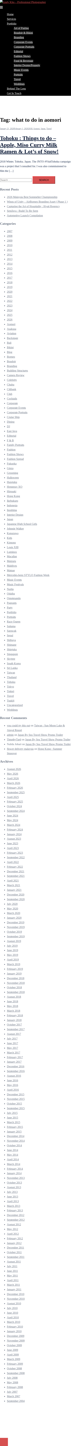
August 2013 (14, 1187)
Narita (10, 589)
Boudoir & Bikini (23, 32)
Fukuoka (12, 463)
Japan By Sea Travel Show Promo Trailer (40, 734)
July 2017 (12, 1038)
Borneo (11, 356)
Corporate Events (23, 42)
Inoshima (12, 510)
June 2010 (12, 1312)
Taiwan (11, 672)
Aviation (11, 333)
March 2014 (13, 1164)
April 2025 (13, 797)
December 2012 (15, 1215)
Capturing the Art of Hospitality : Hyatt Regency (33, 206)
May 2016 (12, 1085)
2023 (9, 305)
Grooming (12, 472)
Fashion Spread (15, 458)
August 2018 (14, 996)
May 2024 (12, 820)
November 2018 (16, 982)
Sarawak (11, 630)
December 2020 (15, 894)
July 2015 (12, 1112)
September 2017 (16, 1029)
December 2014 (15, 1136)
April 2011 (13, 1280)
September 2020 (16, 899)
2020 (9, 291)
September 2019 (16, 936)
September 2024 (16, 810)
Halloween (13, 477)
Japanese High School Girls (22, 523)
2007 (9, 231)
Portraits (18, 74)
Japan (43, 128)
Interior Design (15, 514)
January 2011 (14, 1289)
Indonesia (12, 505)
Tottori (10, 691)
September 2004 (16, 1400)
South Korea (14, 663)
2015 (9, 268)
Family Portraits (15, 444)
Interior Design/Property (27, 65)
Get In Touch (14, 93)
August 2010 (14, 1303)
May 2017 (12, 1047)
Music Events (21, 69)
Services (11, 18)
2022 (9, 300)
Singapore (12, 654)
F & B (10, 440)
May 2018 (12, 1006)
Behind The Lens (16, 88)
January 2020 (14, 917)
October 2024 (14, 806)
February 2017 (15, 1057)
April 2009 (13, 1354)
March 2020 (13, 913)
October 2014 (14, 1145)
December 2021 (15, 871)
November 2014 (16, 1140)
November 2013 (16, 1177)
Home (10, 14)
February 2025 (15, 801)
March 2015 (13, 1122)
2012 (9, 254)
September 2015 (16, 1108)
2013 (9, 259)
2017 (9, 277)
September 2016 (16, 1071)
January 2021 (14, 889)
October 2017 (14, 1024)
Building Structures (17, 370)
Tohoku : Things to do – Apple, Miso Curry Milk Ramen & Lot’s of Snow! (29, 145)
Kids (9, 537)
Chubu (10, 384)
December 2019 (15, 922)
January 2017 (14, 1061)
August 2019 (14, 941)
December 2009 (15, 1335)
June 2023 (12, 843)
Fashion (11, 449)
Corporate (12, 403)
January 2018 (14, 1020)
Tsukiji (10, 700)
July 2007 (12, 1391)
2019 (9, 287)
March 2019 (13, 964)
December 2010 (15, 1294)
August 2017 (14, 1033)
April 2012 (13, 1233)
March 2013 (13, 1205)
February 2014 (15, 1168)
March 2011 (13, 1284)
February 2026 (15, 787)
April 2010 (13, 1317)
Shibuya (11, 640)
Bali (9, 342)
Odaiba (11, 593)
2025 (9, 314)
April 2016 (13, 1089)
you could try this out (18, 725)
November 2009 (16, 1340)
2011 (9, 249)
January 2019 (14, 973)
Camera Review (15, 375)
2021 (9, 296)
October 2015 (14, 1103)
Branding (19, 37)
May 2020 (12, 908)
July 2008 (12, 1377)
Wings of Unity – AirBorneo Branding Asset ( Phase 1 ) (37, 201)
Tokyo (10, 686)
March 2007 (13, 1396)
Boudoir (11, 361)
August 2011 (14, 1261)
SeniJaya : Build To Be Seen (22, 210)
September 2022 (16, 857)
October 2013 (14, 1182)
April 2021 (13, 880)
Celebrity (12, 379)
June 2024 (12, 815)
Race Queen (13, 621)
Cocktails (12, 398)
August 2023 (14, 838)
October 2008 (14, 1368)
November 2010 (16, 1298)
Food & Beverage (23, 60)
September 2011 (15, 1256)
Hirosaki (11, 491)
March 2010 (13, 1321)
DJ (8, 426)
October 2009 (14, 1345)
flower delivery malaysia (20, 748)
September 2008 (16, 1373)
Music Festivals (15, 584)
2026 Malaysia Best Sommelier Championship (32, 197)
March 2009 (13, 1359)
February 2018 (15, 1015)
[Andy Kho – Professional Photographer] (23, 2)
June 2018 (12, 1001)
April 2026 (13, 778)
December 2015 (15, 1094)
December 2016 (15, 1066)
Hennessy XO (14, 486)
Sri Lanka (12, 667)
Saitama (11, 626)
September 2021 (16, 875)
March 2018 (13, 1010)
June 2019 (12, 950)
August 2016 (14, 1075)
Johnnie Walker (15, 528)
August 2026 (14, 769)
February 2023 (15, 852)
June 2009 (12, 1349)
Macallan (12, 556)
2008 (9, 235)
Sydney (18, 1433)
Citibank (11, 389)
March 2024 (13, 824)
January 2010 (14, 1331)
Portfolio (11, 23)
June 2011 (12, 1270)
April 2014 (13, 1159)
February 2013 (15, 1210)
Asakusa (11, 328)
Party (10, 607)
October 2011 (14, 1252)
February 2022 (15, 866)
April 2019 (13, 959)
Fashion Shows (22, 56)
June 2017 (12, 1043)
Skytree (11, 658)
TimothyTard (14, 739)
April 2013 (13, 1201)
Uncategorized (15, 705)
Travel (17, 79)
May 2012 (12, 1229)
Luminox (12, 551)
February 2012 (15, 1238)
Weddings (19, 83)
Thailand (12, 677)
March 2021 (13, 885)
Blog (9, 352)
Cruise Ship (13, 417)
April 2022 (13, 862)
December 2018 (15, 978)
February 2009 (15, 1363)
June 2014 (12, 1150)
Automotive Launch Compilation (25, 215)
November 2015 (16, 1098)
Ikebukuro (12, 500)
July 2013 (12, 1191)
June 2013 (12, 1196)
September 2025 (16, 792)
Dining (10, 421)
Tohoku (11, 681)
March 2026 (13, 783)
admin (10, 734)
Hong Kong (13, 496)
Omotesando (14, 598)
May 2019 (12, 954)
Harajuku (12, 482)
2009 (9, 240)
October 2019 (14, 931)
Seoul (10, 635)
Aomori (36, 128)
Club (9, 393)
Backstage (12, 338)
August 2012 (14, 1224)
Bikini (10, 347)
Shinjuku (12, 649)
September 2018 (16, 992)
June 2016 (12, 1080)
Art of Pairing (21, 28)
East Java (12, 431)
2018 (30, 128)
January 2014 (14, 1173)
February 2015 (15, 1126)
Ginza (10, 468)
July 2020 (12, 903)
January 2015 (14, 1131)
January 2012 (14, 1243)
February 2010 (15, 1326)
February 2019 (15, 968)
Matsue (11, 570)
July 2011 (12, 1266)
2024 (9, 310)
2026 (9, 319)
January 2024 (14, 834)
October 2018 (14, 987)
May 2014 (12, 1154)
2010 (9, 245)
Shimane (11, 644)
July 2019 (12, 945)
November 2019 (16, 927)
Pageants (12, 602)
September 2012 (16, 1219)
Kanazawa (12, 533)
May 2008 (12, 1382)
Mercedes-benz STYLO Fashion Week (28, 575)
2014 (9, 263)
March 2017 (13, 1052)
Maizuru (11, 561)
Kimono (11, 542)
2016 (9, 273)
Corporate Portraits (24, 46)
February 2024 (15, 829)
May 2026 (12, 773)
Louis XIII (12, 547)
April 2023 (13, 848)
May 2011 (12, 1275)
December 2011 (15, 1247)
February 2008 (15, 1387)
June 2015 (12, 1117)
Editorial (18, 51)
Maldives (12, 565)
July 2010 (12, 1308)
